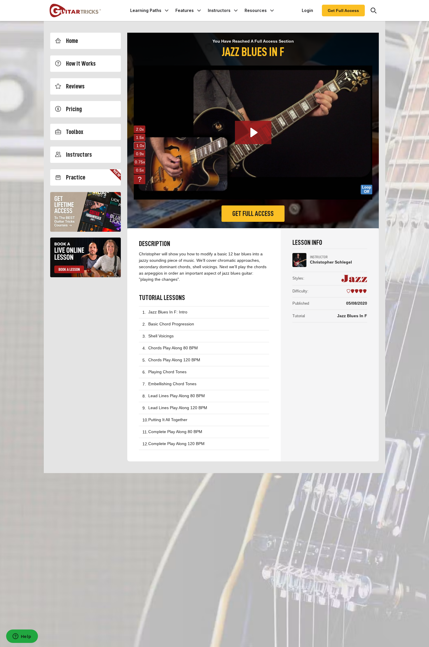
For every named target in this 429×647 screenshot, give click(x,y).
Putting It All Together (167, 419)
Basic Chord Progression (171, 324)
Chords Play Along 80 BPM (173, 348)
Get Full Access (343, 10)
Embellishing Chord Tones (172, 383)
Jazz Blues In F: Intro (167, 312)
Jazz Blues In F (352, 315)
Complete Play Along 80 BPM (175, 431)
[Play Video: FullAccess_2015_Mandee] (253, 132)
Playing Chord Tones (167, 371)
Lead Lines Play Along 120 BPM (177, 407)
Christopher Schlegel (331, 262)
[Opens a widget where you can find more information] (22, 636)
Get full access (253, 213)
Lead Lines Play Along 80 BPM (176, 395)
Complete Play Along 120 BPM (176, 443)
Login (307, 10)
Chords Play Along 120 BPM (174, 359)
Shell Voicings (161, 336)
